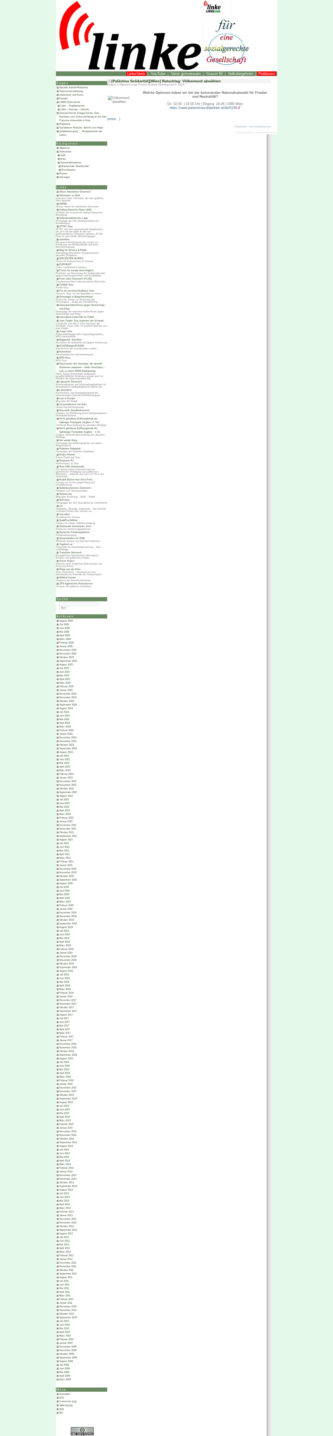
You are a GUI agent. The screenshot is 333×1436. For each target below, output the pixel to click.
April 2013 (64, 1204)
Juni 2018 (64, 978)
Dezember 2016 (67, 1044)
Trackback (240, 126)
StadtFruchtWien (68, 520)
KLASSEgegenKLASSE (71, 345)
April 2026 (64, 635)
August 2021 (66, 839)
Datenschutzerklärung (71, 91)
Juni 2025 (64, 672)
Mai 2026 (64, 631)
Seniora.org (65, 494)
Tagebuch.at (66, 544)
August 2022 (66, 796)
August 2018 (66, 971)
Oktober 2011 (66, 1270)
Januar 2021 (66, 865)
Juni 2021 (64, 847)
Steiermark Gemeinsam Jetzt (75, 526)
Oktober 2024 (66, 701)
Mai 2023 (64, 763)
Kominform (65, 351)
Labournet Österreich (70, 381)
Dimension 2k (270, 132)
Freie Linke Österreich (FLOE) (75, 278)
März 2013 (65, 1208)
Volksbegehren (240, 73)
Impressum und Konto (71, 95)
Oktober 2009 (66, 1354)
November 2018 (67, 960)
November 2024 (67, 697)
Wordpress (250, 132)
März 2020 (65, 901)
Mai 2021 (64, 850)
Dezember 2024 (67, 693)
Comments (68, 1401)
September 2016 (68, 1055)
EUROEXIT (65, 264)
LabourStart (65, 390)
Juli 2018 (64, 974)
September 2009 (68, 1357)
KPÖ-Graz (64, 357)
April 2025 (64, 679)
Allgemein (64, 148)
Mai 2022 (64, 807)
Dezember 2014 (67, 1131)
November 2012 (67, 1222)
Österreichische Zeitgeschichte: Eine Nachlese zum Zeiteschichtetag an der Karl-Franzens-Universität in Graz (83, 117)
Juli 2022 (64, 799)
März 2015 (65, 1120)
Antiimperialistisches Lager (73, 218)
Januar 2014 (66, 1171)
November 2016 (67, 1047)
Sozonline (64, 514)
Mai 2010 (64, 1328)
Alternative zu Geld (69, 195)
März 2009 (65, 1379)
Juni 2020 (64, 890)
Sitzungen (64, 177)
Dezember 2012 (67, 1219)
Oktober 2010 (66, 1314)
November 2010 (67, 1310)
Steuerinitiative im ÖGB (72, 538)
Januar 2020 (66, 909)
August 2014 (66, 1146)
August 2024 (66, 708)
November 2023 (67, 741)
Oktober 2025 (66, 657)
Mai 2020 (64, 894)
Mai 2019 (64, 938)
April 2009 (64, 1376)
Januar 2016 (66, 1084)
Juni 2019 (64, 934)
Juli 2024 (64, 712)
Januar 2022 (66, 821)
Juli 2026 (64, 624)
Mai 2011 (64, 1288)
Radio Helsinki (67, 454)
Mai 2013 (64, 1200)
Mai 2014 (64, 1157)
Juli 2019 (64, 931)
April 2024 (64, 723)
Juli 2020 (64, 887)
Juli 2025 (64, 668)
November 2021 (67, 828)
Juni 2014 (64, 1153)
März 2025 (65, 683)
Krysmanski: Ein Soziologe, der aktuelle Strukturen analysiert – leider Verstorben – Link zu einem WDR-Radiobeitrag (82, 367)
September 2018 (68, 967)
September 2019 (68, 923)
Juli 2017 (64, 1018)
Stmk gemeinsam (186, 73)
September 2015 (68, 1098)
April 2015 (64, 1117)
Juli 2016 (64, 1062)
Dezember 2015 (67, 1087)
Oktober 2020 (66, 876)
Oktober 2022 (66, 788)
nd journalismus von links (73, 404)
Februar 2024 (66, 730)
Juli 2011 (64, 1281)
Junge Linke (65, 331)
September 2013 (68, 1186)
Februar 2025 (66, 686)
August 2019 (66, 927)
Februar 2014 (66, 1168)
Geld (62, 155)
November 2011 (67, 1266)
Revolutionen (68, 170)
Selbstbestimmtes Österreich (75, 488)
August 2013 (66, 1190)
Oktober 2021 (66, 832)
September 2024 (68, 704)
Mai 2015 (64, 1113)
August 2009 (66, 1361)
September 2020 (68, 879)
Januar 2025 (66, 690)
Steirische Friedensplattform (74, 532)
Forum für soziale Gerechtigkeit (76, 270)
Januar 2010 (66, 1343)
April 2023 (64, 766)
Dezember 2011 (67, 1262)
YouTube (158, 73)
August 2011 (66, 1277)
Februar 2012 (66, 1255)
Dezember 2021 (67, 825)
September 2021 (68, 836)
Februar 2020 (66, 905)
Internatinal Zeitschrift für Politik (76, 317)
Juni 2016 (64, 1065)
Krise (63, 159)
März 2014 (65, 1164)
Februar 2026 (66, 642)
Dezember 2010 (67, 1306)
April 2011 (64, 1292)
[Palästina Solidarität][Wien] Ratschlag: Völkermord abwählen (166, 81)
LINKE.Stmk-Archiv (69, 102)
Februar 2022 (66, 817)
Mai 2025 (64, 675)
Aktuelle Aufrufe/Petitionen (73, 87)
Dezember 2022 (67, 781)
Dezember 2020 (67, 869)
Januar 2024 (66, 734)
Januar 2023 (66, 777)
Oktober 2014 (66, 1138)
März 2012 (65, 1252)
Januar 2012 (66, 1259)
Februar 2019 (66, 949)
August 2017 (66, 1014)
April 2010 (64, 1332)
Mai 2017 (64, 1025)
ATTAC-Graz (66, 226)
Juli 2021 (64, 843)
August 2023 (66, 752)
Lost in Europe (67, 398)
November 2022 (67, 785)
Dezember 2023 (67, 737)
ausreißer (64, 239)
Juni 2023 (64, 759)
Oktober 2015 (66, 1095)
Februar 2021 (66, 861)
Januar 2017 (66, 1040)
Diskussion (65, 151)
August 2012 (66, 1233)
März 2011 (65, 1295)
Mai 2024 (64, 719)
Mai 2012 (64, 1244)
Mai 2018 (64, 982)
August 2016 (66, 1058)
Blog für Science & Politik (73, 250)
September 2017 (68, 1011)
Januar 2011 (65, 1303)
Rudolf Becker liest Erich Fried (75, 479)
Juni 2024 (64, 715)
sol (60, 506)
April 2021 (64, 854)
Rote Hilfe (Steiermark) (71, 466)
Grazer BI (214, 73)
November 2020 (67, 872)
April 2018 (64, 985)
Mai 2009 (64, 1372)
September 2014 (68, 1142)
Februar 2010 (66, 1339)
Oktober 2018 (66, 963)
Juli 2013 (64, 1193)
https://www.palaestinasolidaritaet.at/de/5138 (203, 108)
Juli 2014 (64, 1149)
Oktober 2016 (66, 1051)
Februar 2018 (66, 993)
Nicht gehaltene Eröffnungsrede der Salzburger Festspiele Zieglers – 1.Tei (79, 430)
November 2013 (67, 1179)
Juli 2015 (64, 1106)
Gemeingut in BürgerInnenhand (76, 296)
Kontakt (63, 98)
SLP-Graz (64, 500)
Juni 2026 (64, 628)
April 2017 (64, 1029)
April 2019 (64, 941)
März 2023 (65, 770)
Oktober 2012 (66, 1226)
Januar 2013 (66, 1215)
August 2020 (66, 883)
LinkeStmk (136, 73)
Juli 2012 (64, 1237)
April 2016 (64, 1073)
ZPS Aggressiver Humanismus (76, 583)
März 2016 (65, 1076)
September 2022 (68, 792)
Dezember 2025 (67, 650)
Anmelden (64, 1394)
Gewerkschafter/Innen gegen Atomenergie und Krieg (82, 307)
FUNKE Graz (66, 284)
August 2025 (66, 664)
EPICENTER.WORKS (71, 258)
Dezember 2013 (67, 1175)
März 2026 (65, 639)
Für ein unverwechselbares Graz (76, 290)
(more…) (113, 119)
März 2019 (65, 945)
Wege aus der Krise (70, 569)
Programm (65, 124)
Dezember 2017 (67, 1000)
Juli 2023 (64, 755)
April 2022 (64, 810)
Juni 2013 (64, 1197)
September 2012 (68, 1230)
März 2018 (65, 989)
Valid (66, 1405)
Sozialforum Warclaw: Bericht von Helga (81, 127)
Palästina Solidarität (70, 448)
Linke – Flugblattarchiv (72, 105)
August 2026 (66, 621)
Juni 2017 (64, 1022)
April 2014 (64, 1160)
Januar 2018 (66, 996)
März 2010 (65, 1335)
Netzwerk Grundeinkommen (74, 410)
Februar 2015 (66, 1124)
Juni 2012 (64, 1241)
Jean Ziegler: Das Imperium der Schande (81, 320)
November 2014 (67, 1135)
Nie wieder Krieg (68, 440)
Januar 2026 (66, 646)
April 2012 (64, 1248)
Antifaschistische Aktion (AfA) (75, 209)
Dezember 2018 (67, 956)
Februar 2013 (66, 1211)
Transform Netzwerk (70, 552)
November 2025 (67, 653)
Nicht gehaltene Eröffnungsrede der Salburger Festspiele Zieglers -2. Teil (79, 420)
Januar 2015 (66, 1127)
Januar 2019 (66, 952)
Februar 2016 (66, 1080)
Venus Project (66, 561)
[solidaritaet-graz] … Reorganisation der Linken (80, 133)
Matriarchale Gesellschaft (75, 166)
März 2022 (65, 814)
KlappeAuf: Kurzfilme (70, 339)
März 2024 (65, 726)
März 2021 (65, 858)
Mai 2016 (64, 1069)
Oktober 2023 (66, 745)
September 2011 (68, 1273)
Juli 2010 (64, 1321)
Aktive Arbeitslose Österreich (75, 191)
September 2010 (68, 1317)
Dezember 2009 (67, 1346)
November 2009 (67, 1350)
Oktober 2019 (66, 920)
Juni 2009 (64, 1368)
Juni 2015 (64, 1109)
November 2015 (67, 1091)
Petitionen (266, 73)
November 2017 (67, 1003)
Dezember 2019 (67, 912)
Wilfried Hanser (67, 577)
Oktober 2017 (66, 1007)
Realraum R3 (66, 460)
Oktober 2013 (66, 1182)
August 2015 (66, 1102)
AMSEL (63, 203)
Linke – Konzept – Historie (74, 109)
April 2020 (64, 898)
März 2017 (65, 1033)
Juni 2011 (64, 1284)
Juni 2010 (64, 1324)
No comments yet (260, 126)
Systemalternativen (70, 162)
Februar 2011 (66, 1299)
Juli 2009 (64, 1365)
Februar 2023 (66, 774)
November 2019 (67, 916)
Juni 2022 (64, 803)
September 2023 (68, 748)
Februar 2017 (66, 1036)
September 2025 (68, 661)
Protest (63, 173)
